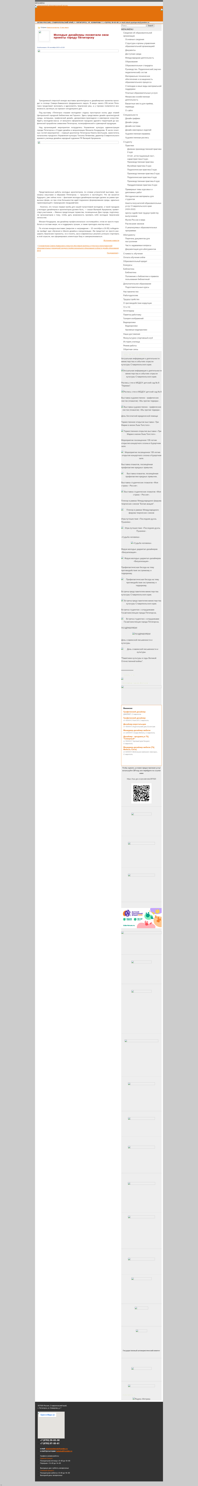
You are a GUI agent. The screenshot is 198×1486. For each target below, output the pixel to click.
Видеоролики (129, 322)
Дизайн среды (131, 122)
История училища (131, 341)
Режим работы (130, 345)
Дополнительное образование (137, 283)
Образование (131, 61)
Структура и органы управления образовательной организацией (140, 45)
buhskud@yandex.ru (64, 1451)
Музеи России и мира (135, 219)
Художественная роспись (137, 137)
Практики (129, 145)
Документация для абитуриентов (140, 249)
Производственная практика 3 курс (143, 173)
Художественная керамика (137, 133)
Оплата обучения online (134, 257)
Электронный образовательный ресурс (52, 5)
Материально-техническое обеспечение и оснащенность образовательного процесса (139, 79)
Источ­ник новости (111, 240)
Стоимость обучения (133, 253)
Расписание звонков (134, 223)
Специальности (130, 114)
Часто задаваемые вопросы (138, 245)
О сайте (129, 110)
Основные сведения (134, 39)
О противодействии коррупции (137, 303)
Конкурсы (127, 264)
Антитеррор (128, 310)
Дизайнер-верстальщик (134, 724)
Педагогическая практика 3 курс (142, 169)
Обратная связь (130, 349)
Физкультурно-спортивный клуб (138, 337)
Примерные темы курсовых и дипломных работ (138, 191)
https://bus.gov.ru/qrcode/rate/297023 (141, 779)
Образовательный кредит (135, 261)
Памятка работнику (132, 314)
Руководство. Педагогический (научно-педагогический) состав (143, 71)
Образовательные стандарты (139, 65)
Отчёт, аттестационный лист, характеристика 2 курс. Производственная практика (141, 158)
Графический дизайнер (134, 712)
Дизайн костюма (132, 125)
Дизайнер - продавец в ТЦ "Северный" (135, 737)
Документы (130, 50)
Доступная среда (133, 53)
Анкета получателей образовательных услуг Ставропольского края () (143, 206)
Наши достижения (131, 333)
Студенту (127, 141)
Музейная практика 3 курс (139, 165)
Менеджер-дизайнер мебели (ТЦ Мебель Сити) (138, 748)
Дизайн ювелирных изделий (138, 129)
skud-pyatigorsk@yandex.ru (57, 1448)
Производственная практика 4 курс (143, 181)
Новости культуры (53, 27)
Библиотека (128, 268)
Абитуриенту (129, 234)
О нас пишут (64, 27)
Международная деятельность (139, 57)
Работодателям (130, 295)
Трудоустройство (131, 299)
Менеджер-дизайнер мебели (136, 730)
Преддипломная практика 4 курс (142, 184)
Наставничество (130, 291)
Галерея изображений (133, 318)
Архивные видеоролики (136, 329)
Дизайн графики (132, 118)
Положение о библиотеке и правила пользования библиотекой (142, 278)
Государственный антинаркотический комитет (141, 1351)
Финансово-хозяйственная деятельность (137, 98)
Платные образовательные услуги (141, 92)
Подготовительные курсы (137, 287)
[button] (40, 3)
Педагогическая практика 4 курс (142, 177)
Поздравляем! (112, 253)
